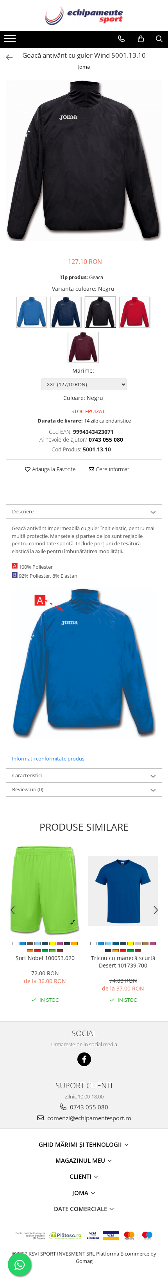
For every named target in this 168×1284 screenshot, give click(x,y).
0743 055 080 (88, 1107)
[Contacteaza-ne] (121, 39)
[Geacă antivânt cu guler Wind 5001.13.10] (84, 160)
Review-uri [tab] (27, 789)
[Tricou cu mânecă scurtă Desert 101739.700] (123, 891)
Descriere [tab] (23, 511)
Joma (84, 66)
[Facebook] (84, 1059)
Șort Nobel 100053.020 (45, 958)
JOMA (81, 1193)
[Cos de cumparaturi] (140, 39)
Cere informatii (113, 469)
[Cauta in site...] (159, 39)
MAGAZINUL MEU (81, 1160)
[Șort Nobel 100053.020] (45, 891)
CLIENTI (81, 1176)
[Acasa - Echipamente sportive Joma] (84, 15)
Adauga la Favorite (53, 469)
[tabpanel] (84, 160)
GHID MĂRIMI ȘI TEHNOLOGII (81, 1144)
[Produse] (11, 41)
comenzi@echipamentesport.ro (88, 1118)
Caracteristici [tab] (27, 775)
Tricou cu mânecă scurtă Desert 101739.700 (123, 961)
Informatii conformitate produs (48, 758)
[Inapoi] (6, 57)
